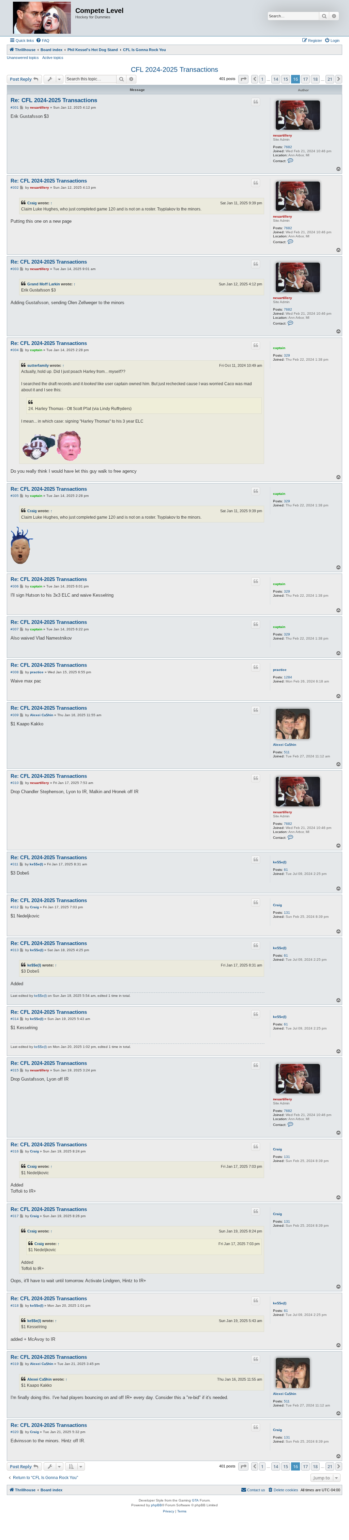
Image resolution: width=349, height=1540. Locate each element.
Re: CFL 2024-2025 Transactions (54, 100)
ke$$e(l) (279, 862)
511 (287, 752)
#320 (15, 1432)
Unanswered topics (23, 58)
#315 (15, 1070)
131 (287, 912)
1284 (288, 677)
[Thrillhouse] (42, 18)
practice (280, 670)
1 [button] (262, 79)
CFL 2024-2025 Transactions (174, 69)
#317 (15, 1216)
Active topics (52, 58)
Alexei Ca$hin (284, 745)
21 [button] (330, 79)
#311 (14, 864)
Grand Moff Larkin (43, 284)
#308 (15, 672)
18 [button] (315, 79)
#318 (15, 1305)
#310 (15, 783)
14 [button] (275, 79)
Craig (32, 203)
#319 (15, 1364)
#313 (15, 950)
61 (286, 869)
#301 (15, 107)
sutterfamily (38, 365)
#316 (15, 1151)
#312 (15, 907)
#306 (15, 586)
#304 (15, 350)
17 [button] (305, 79)
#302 (15, 187)
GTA (195, 1500)
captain (279, 348)
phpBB (156, 1505)
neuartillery (282, 135)
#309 (15, 715)
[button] (243, 79)
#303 (15, 269)
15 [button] (285, 79)
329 (287, 355)
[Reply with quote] (255, 102)
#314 (15, 1019)
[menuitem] (42, 40)
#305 (15, 496)
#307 (15, 629)
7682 (288, 147)
